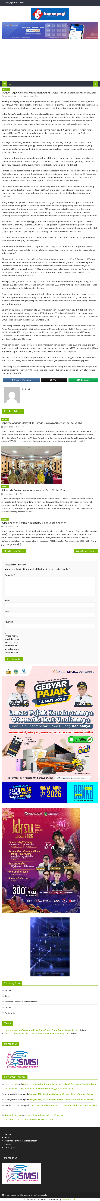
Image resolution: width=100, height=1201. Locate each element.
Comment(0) (32, 96)
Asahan (6, 89)
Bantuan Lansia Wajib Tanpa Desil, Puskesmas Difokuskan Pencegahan (36, 1033)
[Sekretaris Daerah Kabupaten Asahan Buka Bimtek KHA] (49, 465)
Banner (8, 990)
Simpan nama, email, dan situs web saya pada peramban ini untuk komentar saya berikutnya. (12, 644)
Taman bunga (11, 1084)
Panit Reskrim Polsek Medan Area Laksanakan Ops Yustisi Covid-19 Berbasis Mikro (15, 551)
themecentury (42, 1195)
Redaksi (8, 1007)
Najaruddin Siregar (13, 1115)
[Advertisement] (50, 58)
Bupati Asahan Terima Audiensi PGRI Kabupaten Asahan (33, 522)
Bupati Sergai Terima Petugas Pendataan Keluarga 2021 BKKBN (87, 551)
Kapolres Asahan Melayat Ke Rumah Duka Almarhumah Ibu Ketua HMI (41, 422)
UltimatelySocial (69, 1199)
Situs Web (9, 622)
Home (7, 996)
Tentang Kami (11, 1013)
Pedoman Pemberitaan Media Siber (21, 1001)
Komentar (10, 575)
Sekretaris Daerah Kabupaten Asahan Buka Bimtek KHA (33, 490)
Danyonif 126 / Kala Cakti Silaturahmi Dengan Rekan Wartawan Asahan (61, 1094)
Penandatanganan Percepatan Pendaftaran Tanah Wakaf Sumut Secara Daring (41, 1030)
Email (8, 611)
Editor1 (19, 96)
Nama (8, 600)
